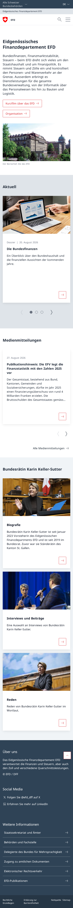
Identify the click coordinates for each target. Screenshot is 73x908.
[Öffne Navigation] (68, 19)
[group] (36, 249)
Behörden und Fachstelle (20, 842)
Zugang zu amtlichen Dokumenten (26, 861)
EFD (13, 19)
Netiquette (56, 900)
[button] (31, 312)
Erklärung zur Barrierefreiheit (31, 901)
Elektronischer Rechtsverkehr (23, 871)
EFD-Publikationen (16, 881)
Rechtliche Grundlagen (8, 901)
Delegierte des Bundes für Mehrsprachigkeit (33, 852)
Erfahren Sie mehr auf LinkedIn (27, 804)
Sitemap (66, 900)
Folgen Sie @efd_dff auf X (23, 797)
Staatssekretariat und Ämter (22, 832)
